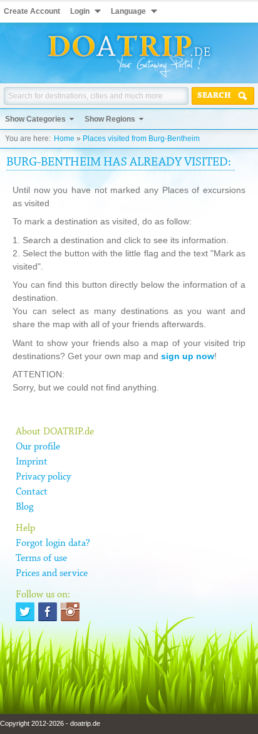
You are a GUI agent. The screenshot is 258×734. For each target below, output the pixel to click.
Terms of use (41, 558)
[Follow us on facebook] (47, 611)
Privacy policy (43, 477)
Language (128, 11)
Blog (24, 507)
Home (64, 138)
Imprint (32, 462)
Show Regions (110, 119)
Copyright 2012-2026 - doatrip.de (50, 723)
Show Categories (35, 119)
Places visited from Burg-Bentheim (141, 138)
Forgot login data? (53, 543)
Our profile (38, 447)
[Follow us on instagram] (70, 611)
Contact (32, 492)
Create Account (32, 11)
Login (80, 11)
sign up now (187, 356)
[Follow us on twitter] (25, 611)
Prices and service (52, 574)
